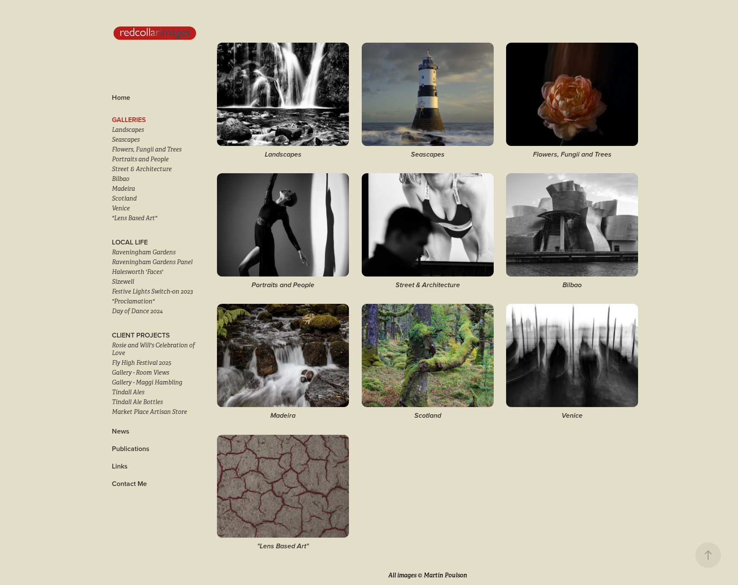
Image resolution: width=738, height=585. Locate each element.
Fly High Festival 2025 (141, 363)
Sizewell (123, 281)
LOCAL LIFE (130, 242)
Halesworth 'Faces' (137, 272)
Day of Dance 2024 (137, 311)
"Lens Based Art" (134, 218)
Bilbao (120, 179)
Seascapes (126, 139)
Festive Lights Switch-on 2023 (152, 291)
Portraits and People (140, 159)
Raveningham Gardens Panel (152, 262)
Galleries (129, 120)
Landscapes (128, 130)
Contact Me (129, 484)
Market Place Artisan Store (149, 412)
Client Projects (141, 335)
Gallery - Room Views (140, 372)
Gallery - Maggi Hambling (147, 382)
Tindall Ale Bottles (137, 402)
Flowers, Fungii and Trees (147, 149)
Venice (121, 208)
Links (120, 466)
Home (121, 97)
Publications (130, 449)
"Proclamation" (133, 301)
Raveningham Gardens (144, 252)
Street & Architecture (142, 169)
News (120, 431)
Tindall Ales (128, 392)
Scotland (124, 198)
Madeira (123, 188)
